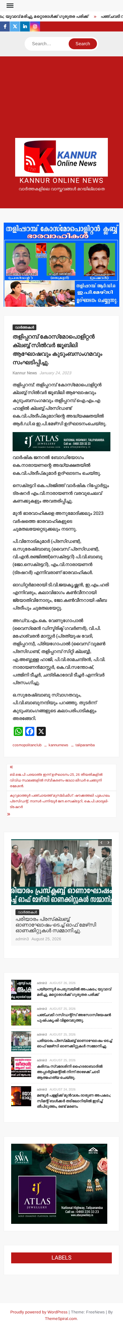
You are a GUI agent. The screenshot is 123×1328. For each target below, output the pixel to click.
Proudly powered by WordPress (39, 1312)
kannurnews (58, 745)
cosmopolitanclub (27, 745)
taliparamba (85, 745)
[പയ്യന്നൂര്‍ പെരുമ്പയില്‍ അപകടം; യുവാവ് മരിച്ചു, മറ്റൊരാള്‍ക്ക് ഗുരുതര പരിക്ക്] (21, 989)
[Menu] (9, 5)
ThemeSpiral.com (61, 1318)
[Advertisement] (61, 97)
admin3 (22, 939)
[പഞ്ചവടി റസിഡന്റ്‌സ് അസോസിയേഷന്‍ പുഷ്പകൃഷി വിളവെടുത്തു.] (21, 1015)
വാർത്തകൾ (24, 327)
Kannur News (25, 373)
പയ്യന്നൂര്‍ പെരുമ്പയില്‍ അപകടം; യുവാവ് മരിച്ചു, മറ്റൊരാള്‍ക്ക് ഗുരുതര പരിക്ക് (74, 992)
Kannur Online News (61, 181)
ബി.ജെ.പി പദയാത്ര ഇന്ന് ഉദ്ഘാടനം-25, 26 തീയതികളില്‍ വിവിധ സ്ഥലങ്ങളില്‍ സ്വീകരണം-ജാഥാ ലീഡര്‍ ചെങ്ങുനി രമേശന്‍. (56, 780)
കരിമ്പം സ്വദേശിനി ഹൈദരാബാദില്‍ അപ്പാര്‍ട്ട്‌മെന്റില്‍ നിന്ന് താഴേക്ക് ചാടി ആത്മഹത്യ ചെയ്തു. (69, 1072)
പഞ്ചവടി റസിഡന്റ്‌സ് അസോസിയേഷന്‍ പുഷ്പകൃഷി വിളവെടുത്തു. (74, 1017)
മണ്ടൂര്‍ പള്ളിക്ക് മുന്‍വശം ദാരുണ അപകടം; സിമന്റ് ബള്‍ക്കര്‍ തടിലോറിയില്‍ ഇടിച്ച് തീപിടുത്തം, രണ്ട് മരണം (74, 1101)
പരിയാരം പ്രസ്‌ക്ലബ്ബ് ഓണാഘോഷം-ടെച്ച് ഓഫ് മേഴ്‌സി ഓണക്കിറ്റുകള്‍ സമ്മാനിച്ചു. (55, 925)
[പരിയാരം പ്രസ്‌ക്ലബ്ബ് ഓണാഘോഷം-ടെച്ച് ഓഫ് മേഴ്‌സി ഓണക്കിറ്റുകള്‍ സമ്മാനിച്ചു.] (61, 872)
